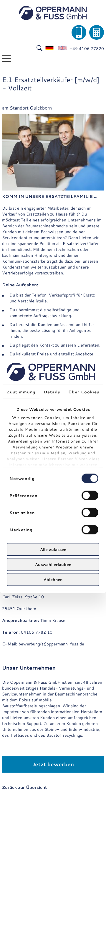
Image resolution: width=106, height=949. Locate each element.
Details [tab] (52, 391)
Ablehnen (53, 579)
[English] (62, 49)
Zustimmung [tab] (21, 391)
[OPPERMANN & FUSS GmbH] (53, 13)
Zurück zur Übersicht (24, 787)
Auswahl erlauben (53, 564)
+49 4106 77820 (86, 49)
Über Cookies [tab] (83, 391)
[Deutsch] (49, 49)
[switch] (90, 495)
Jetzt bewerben (53, 764)
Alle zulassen (53, 549)
